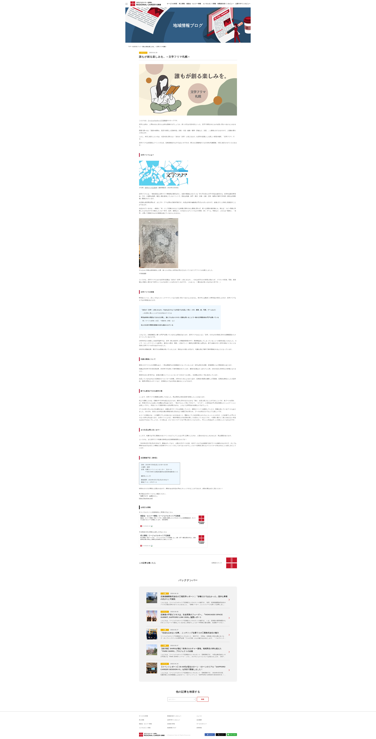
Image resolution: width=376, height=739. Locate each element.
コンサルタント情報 (209, 3)
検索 (202, 699)
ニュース (199, 716)
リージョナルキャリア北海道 (157, 120)
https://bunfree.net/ (146, 498)
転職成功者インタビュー (226, 3)
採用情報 (199, 727)
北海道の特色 (171, 724)
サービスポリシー (202, 724)
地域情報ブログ (136, 46)
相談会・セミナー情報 (193, 3)
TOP (129, 46)
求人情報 (182, 3)
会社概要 (199, 720)
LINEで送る (233, 734)
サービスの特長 (172, 3)
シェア (211, 734)
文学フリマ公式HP (151, 187)
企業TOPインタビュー (242, 3)
